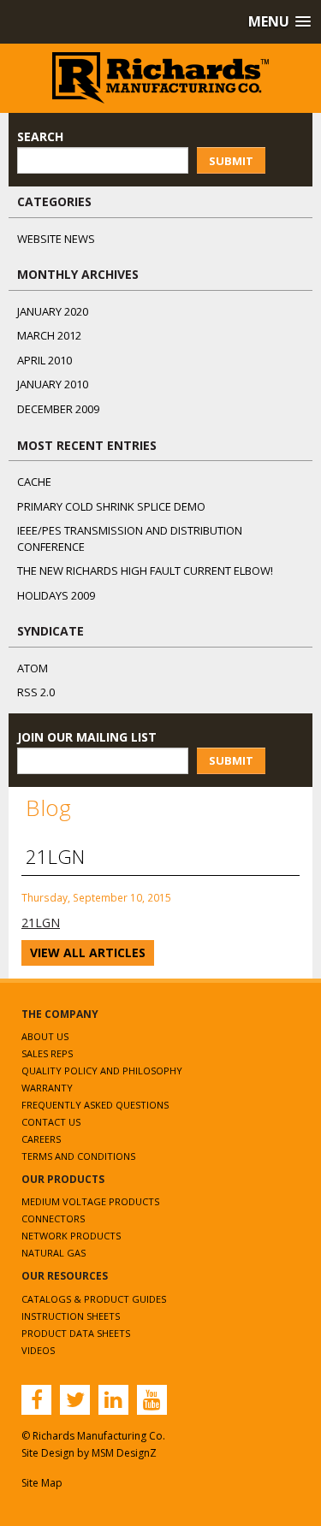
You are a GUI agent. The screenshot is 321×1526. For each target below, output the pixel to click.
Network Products (71, 1235)
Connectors (53, 1218)
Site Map (41, 1483)
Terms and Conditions (78, 1156)
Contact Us (50, 1121)
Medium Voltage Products (90, 1201)
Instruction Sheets (70, 1316)
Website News (56, 238)
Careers (41, 1139)
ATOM (32, 668)
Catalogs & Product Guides (93, 1298)
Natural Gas (53, 1252)
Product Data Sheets (75, 1333)
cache (34, 481)
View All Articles (88, 952)
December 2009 (58, 409)
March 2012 (49, 335)
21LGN (40, 922)
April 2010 (44, 360)
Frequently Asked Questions (95, 1104)
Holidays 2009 (56, 595)
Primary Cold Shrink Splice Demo (111, 506)
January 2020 (52, 311)
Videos (38, 1350)
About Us (44, 1036)
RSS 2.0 (36, 692)
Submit (231, 161)
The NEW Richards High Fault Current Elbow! (145, 570)
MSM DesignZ (124, 1453)
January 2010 (52, 384)
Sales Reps (47, 1053)
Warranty (47, 1087)
